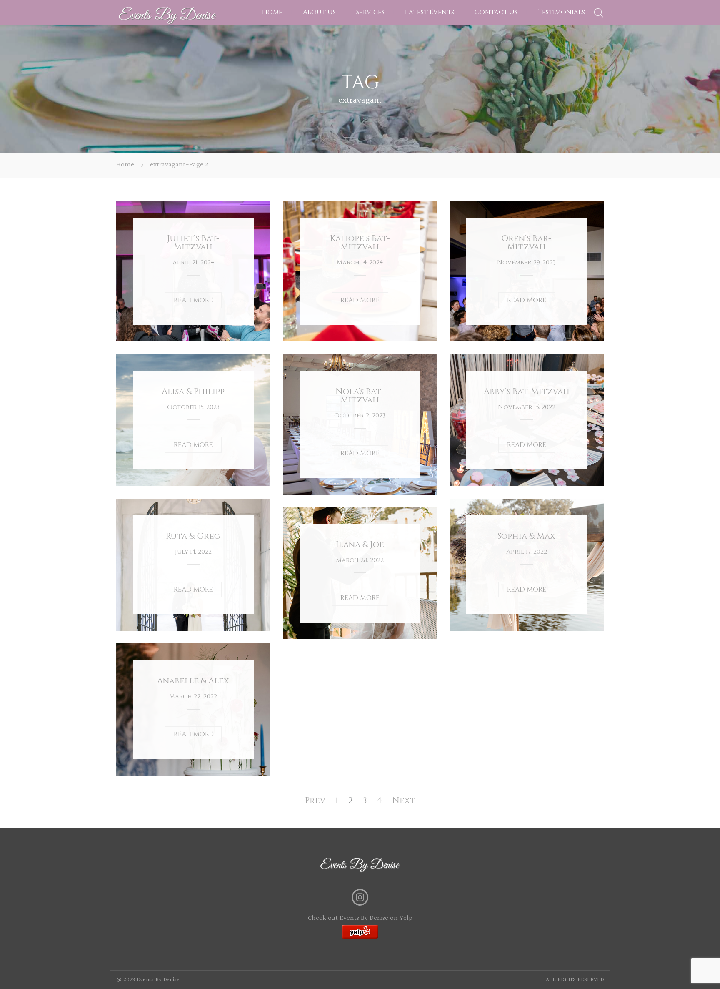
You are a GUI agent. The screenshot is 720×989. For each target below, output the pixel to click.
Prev (315, 800)
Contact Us (496, 12)
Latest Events (429, 12)
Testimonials (561, 12)
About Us (319, 12)
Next (403, 800)
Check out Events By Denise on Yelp (360, 918)
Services (370, 12)
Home (272, 12)
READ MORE (193, 300)
